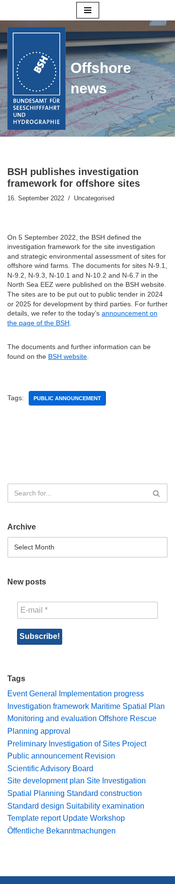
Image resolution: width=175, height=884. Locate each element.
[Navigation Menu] (87, 10)
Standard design (35, 806)
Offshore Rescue (128, 718)
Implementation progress (101, 694)
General (43, 694)
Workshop (107, 818)
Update (75, 818)
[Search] (157, 493)
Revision (100, 756)
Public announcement (67, 398)
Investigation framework (48, 706)
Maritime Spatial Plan (128, 706)
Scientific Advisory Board (50, 768)
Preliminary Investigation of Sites (63, 744)
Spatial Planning (36, 793)
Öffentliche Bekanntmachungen (61, 831)
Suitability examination (105, 806)
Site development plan (46, 781)
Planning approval (38, 731)
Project (134, 744)
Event (17, 694)
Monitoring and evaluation (52, 718)
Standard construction (104, 793)
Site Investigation (116, 781)
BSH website (67, 356)
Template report (34, 818)
